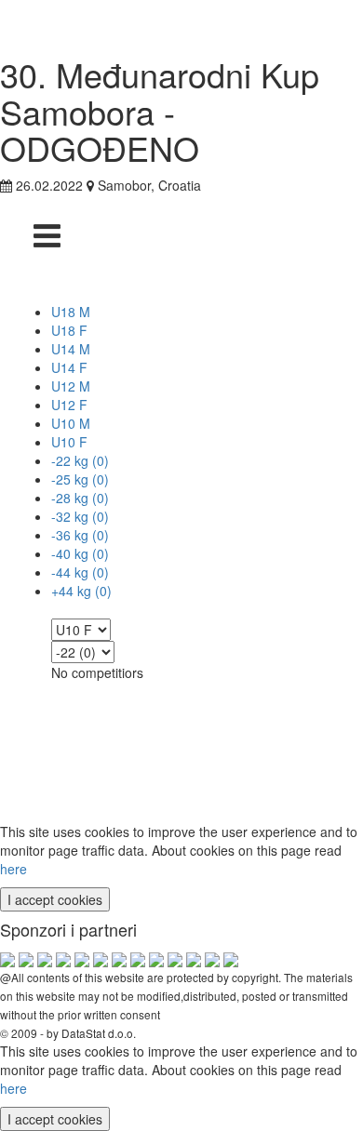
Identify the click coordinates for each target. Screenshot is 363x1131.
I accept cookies (54, 899)
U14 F (69, 367)
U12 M (70, 386)
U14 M (70, 348)
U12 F (69, 404)
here (13, 868)
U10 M (70, 423)
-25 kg (80, 479)
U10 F (69, 441)
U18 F (69, 330)
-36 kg (80, 535)
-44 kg (80, 572)
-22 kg (80, 460)
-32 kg (80, 516)
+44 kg (81, 590)
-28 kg (80, 497)
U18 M (70, 311)
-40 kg (80, 553)
